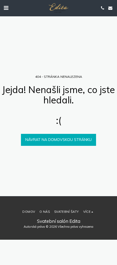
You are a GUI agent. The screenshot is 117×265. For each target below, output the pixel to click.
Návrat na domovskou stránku (58, 139)
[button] (6, 7)
